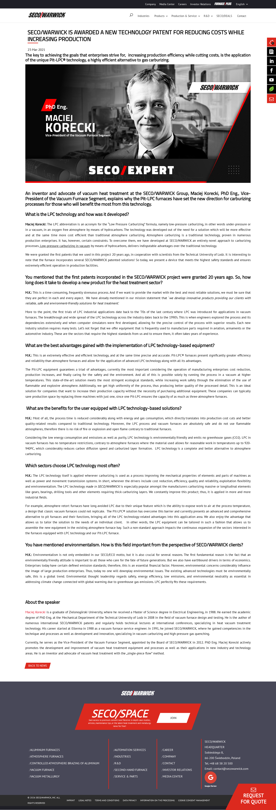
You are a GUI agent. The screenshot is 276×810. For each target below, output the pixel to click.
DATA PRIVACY (130, 800)
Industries (143, 16)
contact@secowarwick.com (230, 768)
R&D (207, 16)
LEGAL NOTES (84, 800)
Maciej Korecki (204, 193)
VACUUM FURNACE (42, 770)
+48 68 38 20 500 (221, 763)
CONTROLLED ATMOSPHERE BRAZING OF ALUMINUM (64, 763)
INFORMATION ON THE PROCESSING (157, 800)
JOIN (173, 718)
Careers (182, 4)
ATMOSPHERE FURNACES (46, 756)
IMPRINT (71, 800)
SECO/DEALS (224, 16)
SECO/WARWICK (159, 193)
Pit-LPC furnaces (156, 198)
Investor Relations (200, 4)
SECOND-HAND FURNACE (131, 770)
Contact (241, 16)
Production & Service (184, 16)
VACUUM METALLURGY (45, 776)
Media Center (167, 4)
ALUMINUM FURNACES (45, 750)
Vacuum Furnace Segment (81, 198)
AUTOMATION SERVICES (130, 750)
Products (159, 16)
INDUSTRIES (123, 756)
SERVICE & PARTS (126, 776)
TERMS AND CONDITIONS (107, 800)
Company (150, 4)
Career (168, 750)
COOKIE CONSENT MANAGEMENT (194, 800)
